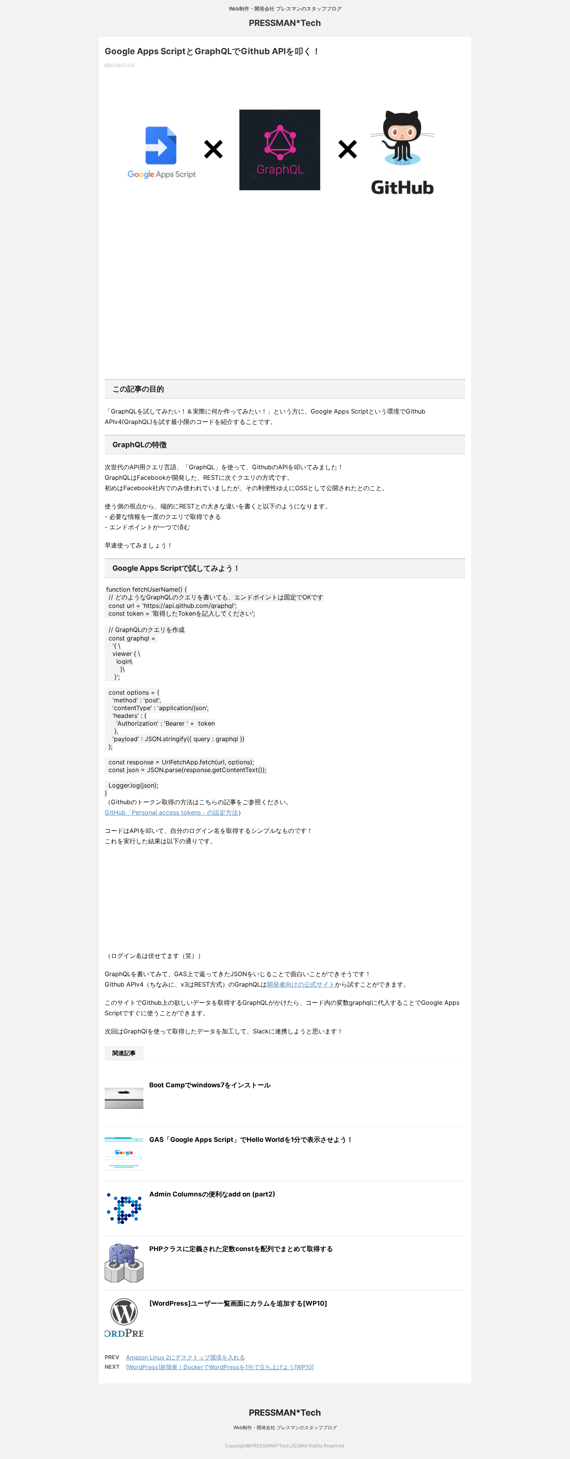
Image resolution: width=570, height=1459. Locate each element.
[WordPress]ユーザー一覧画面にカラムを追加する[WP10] (238, 1303)
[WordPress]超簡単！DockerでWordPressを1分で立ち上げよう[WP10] (220, 1367)
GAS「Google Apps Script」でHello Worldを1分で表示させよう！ (251, 1139)
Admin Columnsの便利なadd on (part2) (212, 1194)
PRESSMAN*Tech (285, 23)
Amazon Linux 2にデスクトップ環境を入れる (185, 1357)
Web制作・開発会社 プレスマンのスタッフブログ (285, 1427)
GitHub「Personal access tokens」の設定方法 (171, 812)
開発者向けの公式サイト (301, 984)
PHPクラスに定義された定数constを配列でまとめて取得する (241, 1249)
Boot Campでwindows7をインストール (210, 1085)
